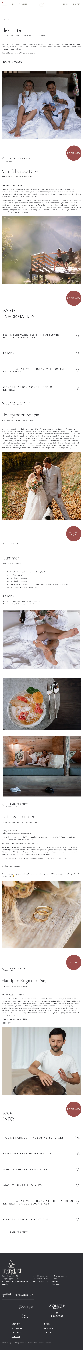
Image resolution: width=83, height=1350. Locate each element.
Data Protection (39, 1343)
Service (54, 1278)
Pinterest (16, 1332)
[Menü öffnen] (5, 4)
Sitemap (48, 1343)
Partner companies (59, 1276)
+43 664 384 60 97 (40, 1281)
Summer (6, 544)
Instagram (17, 1328)
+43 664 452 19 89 (40, 1278)
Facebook (49, 1328)
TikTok (48, 1332)
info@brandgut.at (40, 1276)
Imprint (30, 1343)
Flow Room (56, 1284)
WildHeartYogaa (41, 200)
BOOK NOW (6, 1023)
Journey (55, 1281)
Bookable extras (23, 544)
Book (65, 4)
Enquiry (77, 4)
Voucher (23, 4)
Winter (13, 544)
